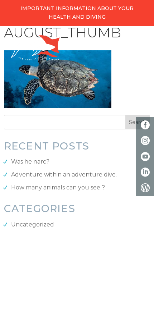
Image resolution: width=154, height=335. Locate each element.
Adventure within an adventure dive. (64, 174)
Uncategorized (32, 224)
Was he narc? (30, 161)
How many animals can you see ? (58, 187)
